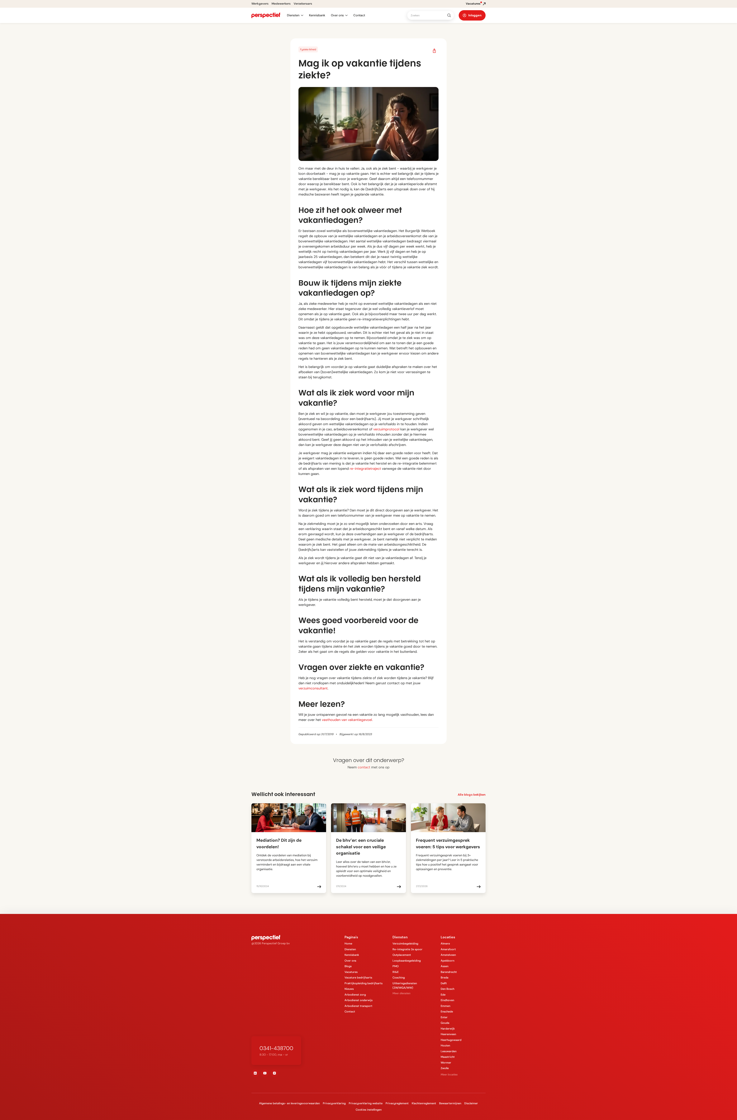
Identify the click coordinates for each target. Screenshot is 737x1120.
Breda (444, 977)
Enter (444, 1017)
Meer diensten (401, 993)
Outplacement (401, 955)
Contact (359, 15)
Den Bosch (447, 989)
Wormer (446, 1062)
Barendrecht (449, 972)
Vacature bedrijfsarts (358, 977)
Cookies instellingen (369, 1109)
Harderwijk (448, 1028)
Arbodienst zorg (355, 994)
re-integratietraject (365, 468)
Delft (444, 983)
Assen (444, 966)
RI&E (395, 972)
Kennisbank (317, 15)
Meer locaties (449, 1074)
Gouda (445, 1023)
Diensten (350, 949)
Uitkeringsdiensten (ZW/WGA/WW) (404, 985)
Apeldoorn (447, 960)
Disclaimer (471, 1103)
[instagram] (274, 1073)
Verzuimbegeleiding (405, 943)
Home (348, 943)
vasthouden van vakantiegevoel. (347, 719)
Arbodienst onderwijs (359, 1000)
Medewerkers (281, 4)
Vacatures (351, 972)
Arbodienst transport (358, 1006)
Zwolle (445, 1068)
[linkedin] (255, 1073)
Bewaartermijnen (450, 1103)
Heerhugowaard (451, 1040)
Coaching (398, 977)
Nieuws (349, 989)
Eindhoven (447, 1000)
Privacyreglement (397, 1103)
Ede (443, 994)
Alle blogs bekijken (472, 795)
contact (364, 767)
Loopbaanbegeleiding (406, 960)
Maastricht (448, 1057)
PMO (395, 966)
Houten (445, 1045)
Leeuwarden (448, 1051)
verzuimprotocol (385, 429)
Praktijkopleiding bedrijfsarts (364, 983)
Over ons (350, 960)
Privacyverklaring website (366, 1103)
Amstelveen (448, 955)
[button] (295, 15)
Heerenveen (448, 1034)
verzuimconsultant (313, 688)
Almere (445, 943)
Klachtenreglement (424, 1103)
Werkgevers (260, 4)
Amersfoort (448, 949)
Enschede (447, 1011)
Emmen (445, 1006)
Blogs (348, 966)
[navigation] (265, 15)
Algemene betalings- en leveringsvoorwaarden (289, 1103)
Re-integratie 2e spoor (407, 949)
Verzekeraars (303, 4)
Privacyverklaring (334, 1103)
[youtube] (265, 1073)
